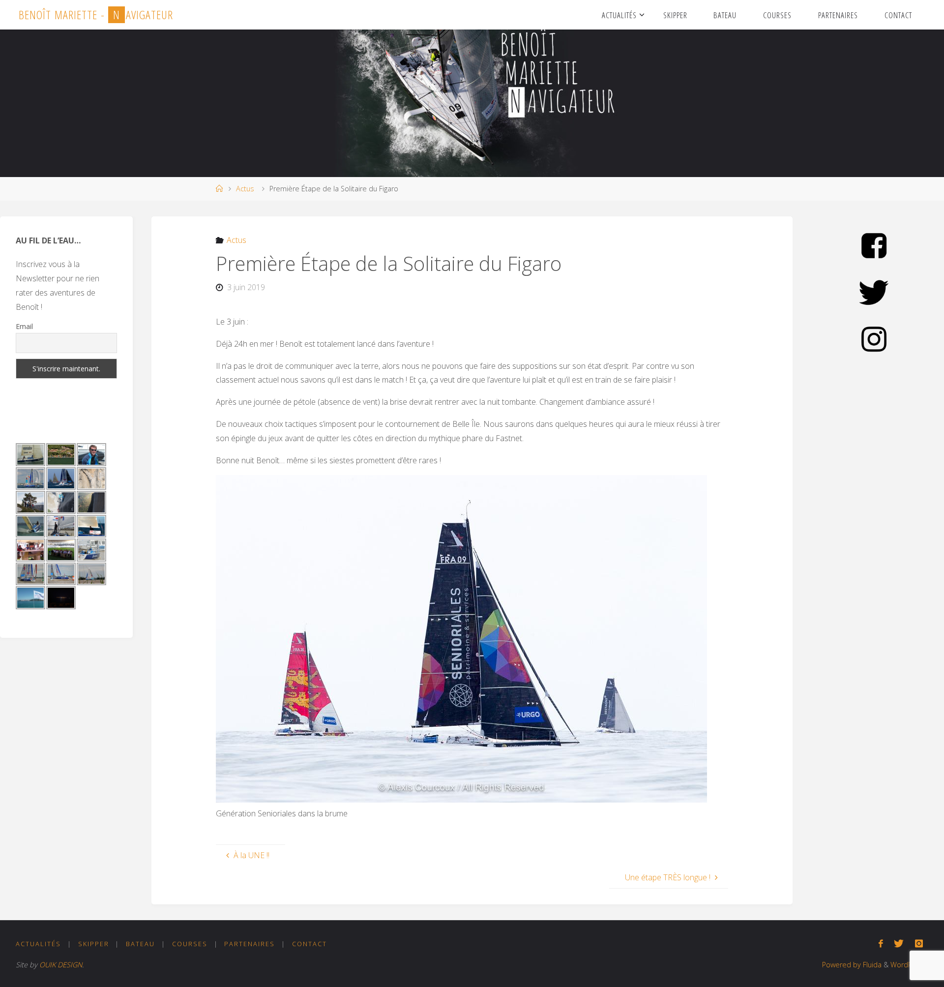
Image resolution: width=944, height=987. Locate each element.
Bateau (140, 943)
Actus (245, 188)
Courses (189, 943)
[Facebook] (880, 943)
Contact (309, 943)
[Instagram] (919, 943)
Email (24, 326)
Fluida (871, 964)
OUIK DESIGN (60, 964)
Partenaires (249, 943)
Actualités (38, 943)
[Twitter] (898, 943)
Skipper (93, 943)
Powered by (841, 964)
